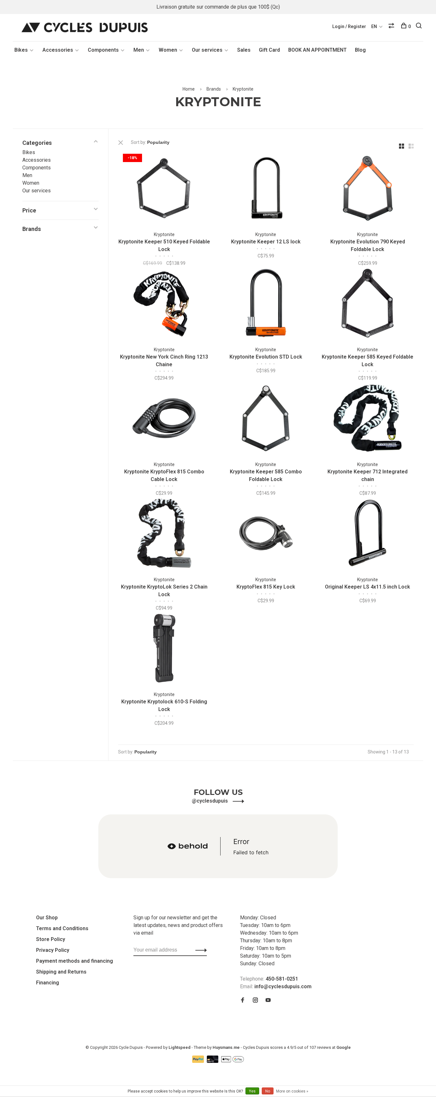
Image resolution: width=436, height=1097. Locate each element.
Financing (47, 983)
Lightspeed (180, 1047)
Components (103, 50)
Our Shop (47, 918)
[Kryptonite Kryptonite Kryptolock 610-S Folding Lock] (164, 649)
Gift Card (269, 50)
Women (168, 50)
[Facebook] (242, 1000)
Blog (360, 50)
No (267, 1091)
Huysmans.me (227, 1047)
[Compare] (392, 26)
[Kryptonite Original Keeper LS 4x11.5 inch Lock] (367, 534)
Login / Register (349, 26)
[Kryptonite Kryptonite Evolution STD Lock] (266, 304)
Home (189, 89)
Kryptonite (243, 89)
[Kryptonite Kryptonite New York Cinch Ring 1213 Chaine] (164, 304)
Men (138, 50)
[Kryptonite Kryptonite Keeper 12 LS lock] (266, 189)
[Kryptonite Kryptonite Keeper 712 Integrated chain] (367, 419)
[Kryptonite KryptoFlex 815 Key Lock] (266, 534)
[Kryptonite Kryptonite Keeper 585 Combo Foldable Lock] (266, 419)
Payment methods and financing (74, 961)
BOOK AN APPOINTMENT (317, 50)
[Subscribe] (199, 950)
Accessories (57, 50)
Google (343, 1047)
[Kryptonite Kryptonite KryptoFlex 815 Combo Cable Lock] (164, 419)
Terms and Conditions (62, 928)
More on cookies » (292, 1091)
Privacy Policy (52, 950)
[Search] (419, 26)
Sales (244, 50)
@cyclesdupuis (210, 801)
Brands (214, 89)
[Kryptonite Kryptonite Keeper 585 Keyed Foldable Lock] (367, 304)
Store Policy (50, 939)
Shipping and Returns (61, 972)
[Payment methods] (198, 1061)
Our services (207, 50)
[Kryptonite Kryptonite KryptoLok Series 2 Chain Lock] (164, 534)
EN (374, 26)
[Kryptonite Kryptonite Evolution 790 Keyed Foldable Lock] (367, 189)
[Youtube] (268, 1000)
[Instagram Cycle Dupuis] (255, 1000)
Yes (252, 1091)
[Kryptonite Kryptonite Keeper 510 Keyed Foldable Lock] (164, 189)
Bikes (21, 50)
